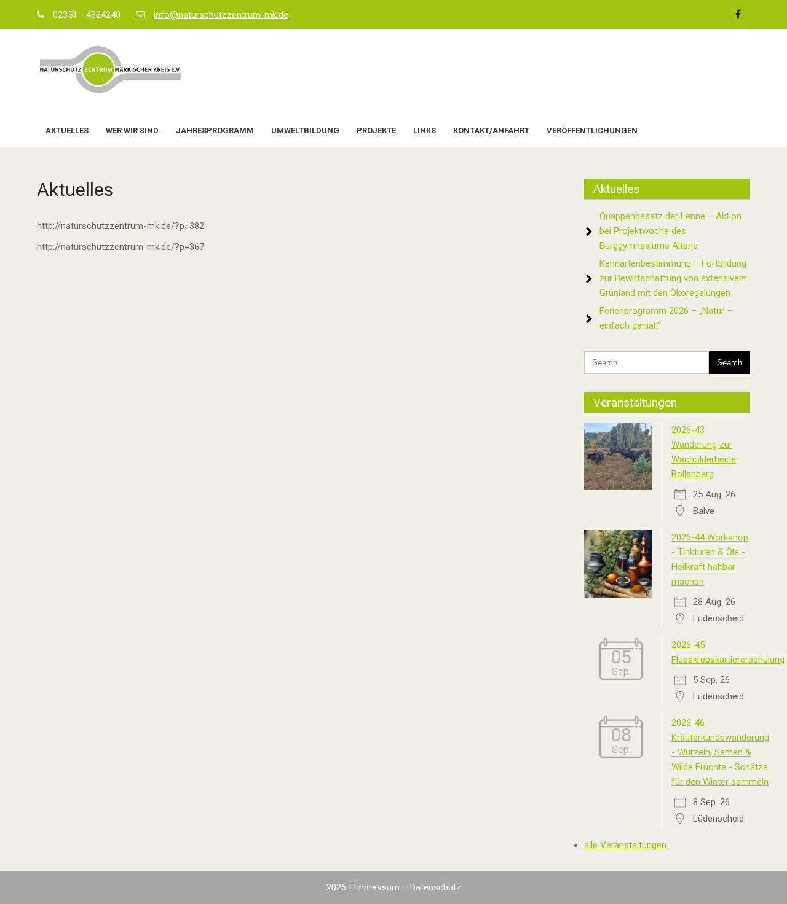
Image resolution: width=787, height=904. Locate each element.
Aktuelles (67, 130)
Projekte (376, 130)
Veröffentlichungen (592, 130)
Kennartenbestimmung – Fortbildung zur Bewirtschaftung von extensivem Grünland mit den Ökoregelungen (673, 278)
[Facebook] (737, 14)
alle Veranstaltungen (625, 845)
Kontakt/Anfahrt (491, 130)
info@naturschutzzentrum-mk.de (221, 14)
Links (424, 130)
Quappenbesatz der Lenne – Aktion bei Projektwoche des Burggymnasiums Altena (670, 231)
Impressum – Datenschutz (407, 887)
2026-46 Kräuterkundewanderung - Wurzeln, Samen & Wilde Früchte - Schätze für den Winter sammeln (720, 752)
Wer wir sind (132, 130)
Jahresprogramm (215, 130)
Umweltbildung (305, 130)
